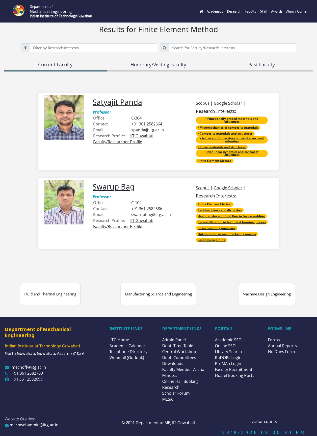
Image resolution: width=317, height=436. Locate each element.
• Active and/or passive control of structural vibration (232, 139)
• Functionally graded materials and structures (231, 120)
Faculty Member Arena (183, 369)
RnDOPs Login (228, 357)
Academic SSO (228, 339)
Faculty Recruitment (233, 369)
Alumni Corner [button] (297, 11)
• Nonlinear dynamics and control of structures (232, 153)
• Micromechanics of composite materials (228, 127)
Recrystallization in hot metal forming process (232, 222)
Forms (274, 339)
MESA (167, 399)
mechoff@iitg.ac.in (29, 367)
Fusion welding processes (216, 228)
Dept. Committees (179, 357)
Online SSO (225, 345)
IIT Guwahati (183, 422)
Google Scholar (228, 103)
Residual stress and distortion (220, 210)
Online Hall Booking (180, 381)
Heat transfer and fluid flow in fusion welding (231, 216)
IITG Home (119, 339)
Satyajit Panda (117, 102)
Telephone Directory (128, 351)
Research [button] (234, 11)
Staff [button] (263, 11)
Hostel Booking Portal (235, 375)
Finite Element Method (215, 161)
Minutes (169, 375)
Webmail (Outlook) (126, 357)
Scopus (203, 103)
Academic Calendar (127, 345)
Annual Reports (282, 345)
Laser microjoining (211, 240)
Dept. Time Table (177, 345)
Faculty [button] (250, 11)
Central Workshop (179, 351)
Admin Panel (174, 339)
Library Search (228, 351)
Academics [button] (215, 11)
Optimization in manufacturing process (227, 234)
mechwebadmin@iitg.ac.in (33, 425)
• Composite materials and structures (225, 133)
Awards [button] (277, 11)
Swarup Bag (113, 187)
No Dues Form (281, 351)
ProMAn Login (228, 363)
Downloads (172, 363)
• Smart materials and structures (222, 147)
